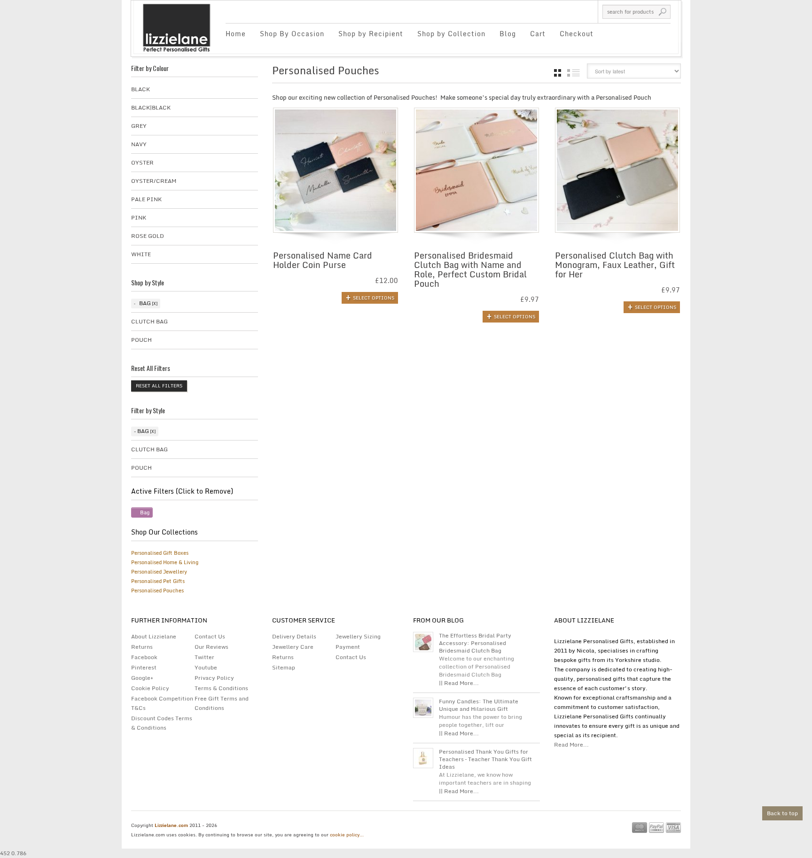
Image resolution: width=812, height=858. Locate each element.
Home (236, 33)
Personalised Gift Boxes (159, 553)
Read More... (571, 744)
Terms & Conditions (221, 688)
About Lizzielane (153, 636)
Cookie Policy (150, 688)
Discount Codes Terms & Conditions (161, 723)
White (141, 254)
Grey (139, 125)
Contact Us (210, 636)
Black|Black (151, 107)
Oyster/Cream (153, 180)
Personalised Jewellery (159, 571)
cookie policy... (347, 834)
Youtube (206, 667)
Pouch (141, 339)
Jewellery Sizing (358, 636)
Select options (373, 297)
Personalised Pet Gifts (158, 581)
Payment (348, 646)
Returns (142, 646)
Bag (145, 303)
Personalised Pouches (157, 590)
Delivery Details (294, 636)
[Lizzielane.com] (176, 27)
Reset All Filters (159, 385)
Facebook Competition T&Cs (162, 703)
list (573, 73)
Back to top (782, 813)
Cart (538, 33)
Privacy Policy (214, 677)
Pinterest (143, 667)
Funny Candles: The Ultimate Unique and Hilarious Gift (478, 705)
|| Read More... (459, 682)
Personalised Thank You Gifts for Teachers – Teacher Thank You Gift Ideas (485, 759)
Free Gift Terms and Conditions (222, 703)
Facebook (144, 657)
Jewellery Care (292, 646)
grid (557, 73)
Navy (139, 144)
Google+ (142, 677)
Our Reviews (211, 646)
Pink (138, 217)
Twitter (204, 657)
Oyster (142, 162)
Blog (508, 33)
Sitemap (283, 667)
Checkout (576, 33)
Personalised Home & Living (164, 562)
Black (140, 89)
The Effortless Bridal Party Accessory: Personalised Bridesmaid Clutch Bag (475, 643)
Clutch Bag (149, 321)
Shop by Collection (451, 33)
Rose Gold (147, 235)
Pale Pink (146, 199)
